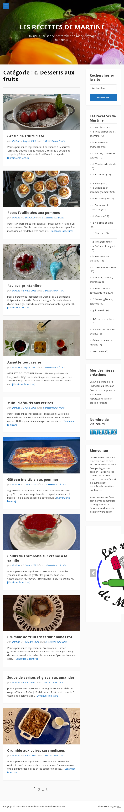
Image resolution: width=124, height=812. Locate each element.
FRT (119, 806)
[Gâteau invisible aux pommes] (41, 455)
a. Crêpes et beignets (105, 246)
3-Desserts (99, 241)
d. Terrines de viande (104, 164)
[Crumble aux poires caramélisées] (41, 726)
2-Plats (97, 183)
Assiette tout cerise (24, 362)
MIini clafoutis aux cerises (30, 403)
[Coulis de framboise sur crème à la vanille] (41, 532)
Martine (16, 141)
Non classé (99, 351)
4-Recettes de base (104, 319)
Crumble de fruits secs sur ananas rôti (40, 637)
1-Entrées (98, 127)
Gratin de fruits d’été (25, 136)
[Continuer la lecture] (18, 157)
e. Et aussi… (99, 174)
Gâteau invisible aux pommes (32, 479)
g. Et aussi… (99, 310)
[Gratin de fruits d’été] (41, 112)
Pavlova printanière (24, 286)
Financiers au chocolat (102, 385)
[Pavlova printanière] (41, 262)
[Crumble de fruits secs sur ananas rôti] (41, 613)
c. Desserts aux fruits (54, 141)
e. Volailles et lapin (103, 222)
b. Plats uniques (101, 198)
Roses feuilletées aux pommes (33, 213)
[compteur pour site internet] (103, 433)
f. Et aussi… (99, 233)
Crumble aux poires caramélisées (36, 750)
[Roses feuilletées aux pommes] (41, 189)
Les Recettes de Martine (62, 26)
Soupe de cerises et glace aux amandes (40, 677)
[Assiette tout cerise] (41, 338)
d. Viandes (98, 216)
